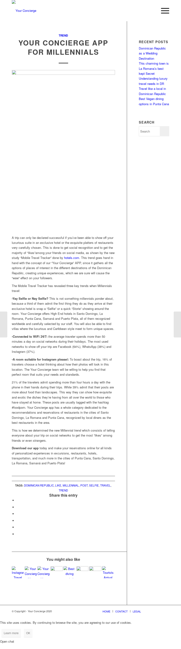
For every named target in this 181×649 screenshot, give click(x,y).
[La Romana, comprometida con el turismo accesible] (56, 572)
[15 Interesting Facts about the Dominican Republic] (31, 572)
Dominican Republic (39, 485)
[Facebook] (151, 611)
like (58, 485)
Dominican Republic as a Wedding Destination (152, 53)
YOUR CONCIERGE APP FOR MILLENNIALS (63, 47)
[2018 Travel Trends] (3, 324)
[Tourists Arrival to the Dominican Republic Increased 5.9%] (108, 572)
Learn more (11, 633)
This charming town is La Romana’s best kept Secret (154, 68)
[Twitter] (165, 611)
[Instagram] (158, 611)
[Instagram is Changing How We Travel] (18, 572)
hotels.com (71, 257)
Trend (63, 35)
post (84, 485)
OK (28, 633)
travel (105, 485)
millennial (71, 485)
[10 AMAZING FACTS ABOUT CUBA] (43, 572)
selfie (94, 485)
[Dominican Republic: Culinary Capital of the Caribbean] (82, 572)
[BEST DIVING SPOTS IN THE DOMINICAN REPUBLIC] (69, 572)
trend (63, 490)
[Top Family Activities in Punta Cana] (95, 572)
